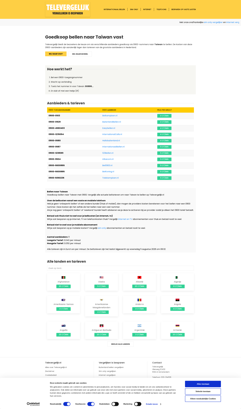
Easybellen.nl (108, 128)
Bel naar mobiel (80, 54)
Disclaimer (49, 371)
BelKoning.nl (108, 171)
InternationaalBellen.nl (113, 146)
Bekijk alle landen (120, 344)
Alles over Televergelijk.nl (56, 367)
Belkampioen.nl (109, 115)
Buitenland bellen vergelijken (111, 367)
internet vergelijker (230, 22)
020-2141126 (166, 377)
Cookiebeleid (50, 375)
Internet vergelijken (107, 375)
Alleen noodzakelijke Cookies (203, 399)
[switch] (91, 404)
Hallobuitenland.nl (111, 140)
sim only (102, 228)
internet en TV (125, 219)
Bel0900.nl (107, 165)
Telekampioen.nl (110, 177)
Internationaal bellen (114, 9)
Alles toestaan (203, 384)
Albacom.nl (107, 159)
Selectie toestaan (203, 391)
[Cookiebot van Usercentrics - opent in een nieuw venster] (33, 404)
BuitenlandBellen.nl (111, 121)
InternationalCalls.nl (112, 134)
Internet (147, 9)
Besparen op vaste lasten (183, 9)
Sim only (134, 9)
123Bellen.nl (107, 153)
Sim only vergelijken (107, 371)
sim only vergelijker (208, 22)
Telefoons (161, 9)
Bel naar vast (56, 54)
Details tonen (152, 404)
